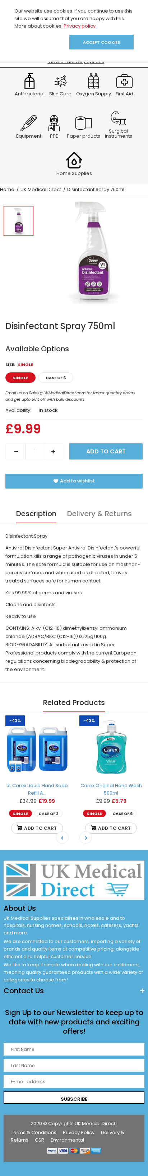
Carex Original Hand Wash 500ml (111, 789)
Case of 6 (56, 378)
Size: (19, 364)
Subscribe (74, 1099)
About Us (20, 908)
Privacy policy (80, 26)
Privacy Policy (78, 1132)
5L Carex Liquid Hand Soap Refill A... (37, 789)
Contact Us (24, 991)
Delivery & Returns (99, 514)
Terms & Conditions (33, 1132)
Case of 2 (48, 813)
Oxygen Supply (93, 94)
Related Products (74, 702)
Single (20, 378)
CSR (39, 1140)
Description (36, 514)
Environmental (67, 1140)
